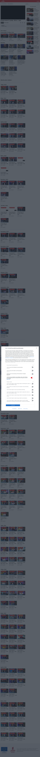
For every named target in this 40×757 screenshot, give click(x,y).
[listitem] (20, 365)
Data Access (20, 408)
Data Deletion (14, 408)
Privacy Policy (25, 408)
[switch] (32, 367)
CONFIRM (13, 405)
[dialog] (20, 378)
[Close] (37, 348)
